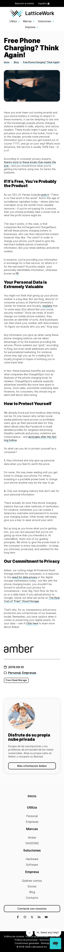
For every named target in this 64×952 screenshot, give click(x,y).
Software (32, 864)
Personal (14, 673)
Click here (32, 623)
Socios (32, 886)
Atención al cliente (24, 3)
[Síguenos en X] (32, 917)
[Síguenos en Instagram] (25, 917)
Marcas (27, 21)
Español (42, 3)
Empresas (29, 673)
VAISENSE (32, 843)
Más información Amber (32, 765)
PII (17, 273)
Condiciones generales (27, 943)
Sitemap (45, 943)
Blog (32, 892)
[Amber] (32, 648)
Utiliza (13, 21)
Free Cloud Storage (16, 680)
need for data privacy (25, 577)
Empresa (30, 27)
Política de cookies (14, 936)
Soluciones (44, 21)
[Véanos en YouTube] (46, 917)
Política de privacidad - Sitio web (43, 936)
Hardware (32, 859)
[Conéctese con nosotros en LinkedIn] (39, 917)
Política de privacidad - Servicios (32, 940)
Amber (32, 837)
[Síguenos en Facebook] (18, 917)
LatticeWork (39, 13)
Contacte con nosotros (32, 908)
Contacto (32, 897)
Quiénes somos (32, 880)
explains (47, 305)
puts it (45, 194)
